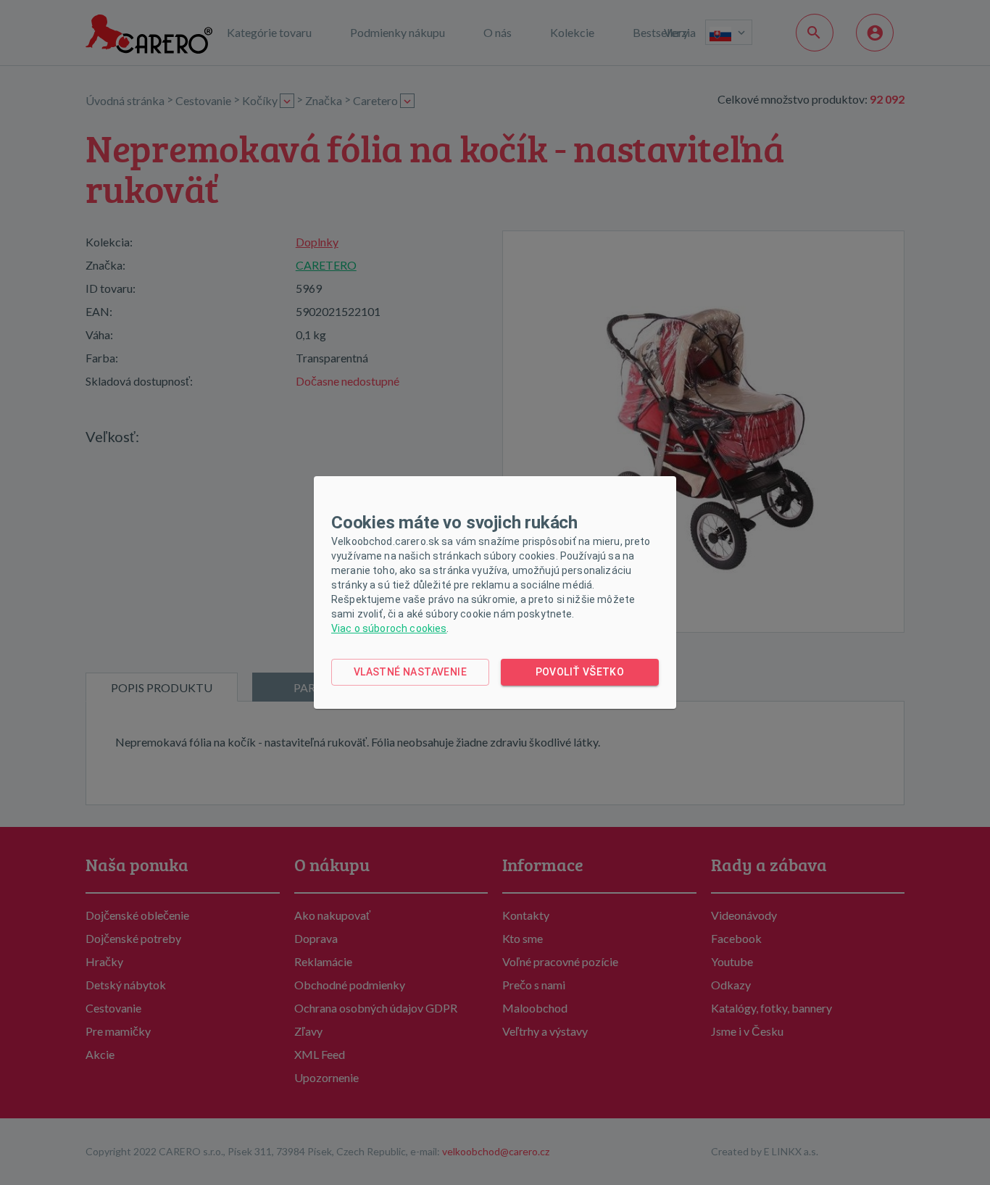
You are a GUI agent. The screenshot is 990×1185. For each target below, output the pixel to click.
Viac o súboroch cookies (388, 628)
